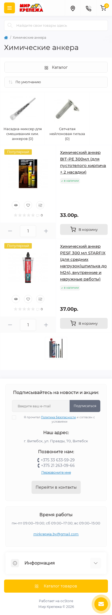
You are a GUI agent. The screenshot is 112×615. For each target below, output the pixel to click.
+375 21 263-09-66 (58, 465)
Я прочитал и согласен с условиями (59, 419)
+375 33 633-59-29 (58, 460)
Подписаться (85, 406)
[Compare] (40, 205)
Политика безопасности (58, 417)
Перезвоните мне (56, 472)
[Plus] (46, 231)
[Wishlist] (28, 205)
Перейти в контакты (56, 487)
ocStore (66, 601)
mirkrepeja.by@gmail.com (56, 534)
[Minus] (10, 231)
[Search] (10, 25)
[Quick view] (16, 205)
